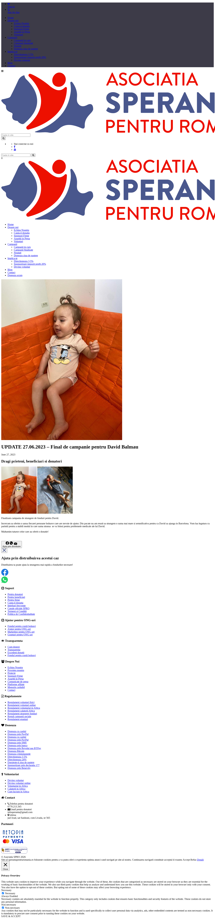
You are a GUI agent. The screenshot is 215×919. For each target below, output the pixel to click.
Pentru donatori (15, 594)
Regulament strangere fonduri (22, 713)
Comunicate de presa (18, 681)
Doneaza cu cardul (17, 731)
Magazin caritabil (16, 687)
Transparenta (14, 649)
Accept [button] (186, 859)
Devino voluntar (22, 60)
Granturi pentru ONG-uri (20, 634)
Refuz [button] (193, 859)
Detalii (200, 859)
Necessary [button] (6, 890)
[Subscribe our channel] (15, 149)
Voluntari (18, 34)
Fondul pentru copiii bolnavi (22, 626)
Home (11, 17)
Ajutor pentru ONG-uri (19, 629)
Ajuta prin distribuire (12, 546)
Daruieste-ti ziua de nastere (21, 762)
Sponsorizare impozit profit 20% (30, 57)
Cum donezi (14, 647)
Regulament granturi (18, 719)
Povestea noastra (16, 670)
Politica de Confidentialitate (21, 614)
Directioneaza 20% (17, 759)
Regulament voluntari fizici (21, 702)
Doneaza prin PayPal (18, 734)
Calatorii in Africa (16, 788)
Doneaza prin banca (17, 745)
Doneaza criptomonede (19, 754)
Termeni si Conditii (17, 611)
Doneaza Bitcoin (16, 751)
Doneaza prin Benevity (19, 768)
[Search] (3, 138)
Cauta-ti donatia (22, 26)
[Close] (4, 550)
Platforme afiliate (16, 684)
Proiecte (12, 673)
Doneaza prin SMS (17, 742)
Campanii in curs (22, 40)
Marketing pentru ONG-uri (21, 631)
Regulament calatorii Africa (21, 710)
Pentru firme (14, 600)
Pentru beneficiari (16, 597)
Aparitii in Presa (22, 31)
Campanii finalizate (23, 43)
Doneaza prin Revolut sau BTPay (24, 748)
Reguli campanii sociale (19, 716)
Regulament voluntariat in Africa (24, 708)
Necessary (10, 893)
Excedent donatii (16, 652)
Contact (11, 65)
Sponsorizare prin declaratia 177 (24, 765)
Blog (10, 63)
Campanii (12, 37)
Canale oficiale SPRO (18, 608)
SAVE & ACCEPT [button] (11, 916)
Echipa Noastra (21, 23)
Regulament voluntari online (22, 705)
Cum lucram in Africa (18, 791)
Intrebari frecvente (17, 605)
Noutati (17, 46)
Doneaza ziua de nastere (26, 48)
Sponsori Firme (21, 29)
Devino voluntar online (19, 783)
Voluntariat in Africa (18, 786)
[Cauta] (33, 155)
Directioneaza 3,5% (23, 54)
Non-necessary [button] (8, 904)
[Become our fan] (14, 146)
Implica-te (12, 51)
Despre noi (13, 20)
